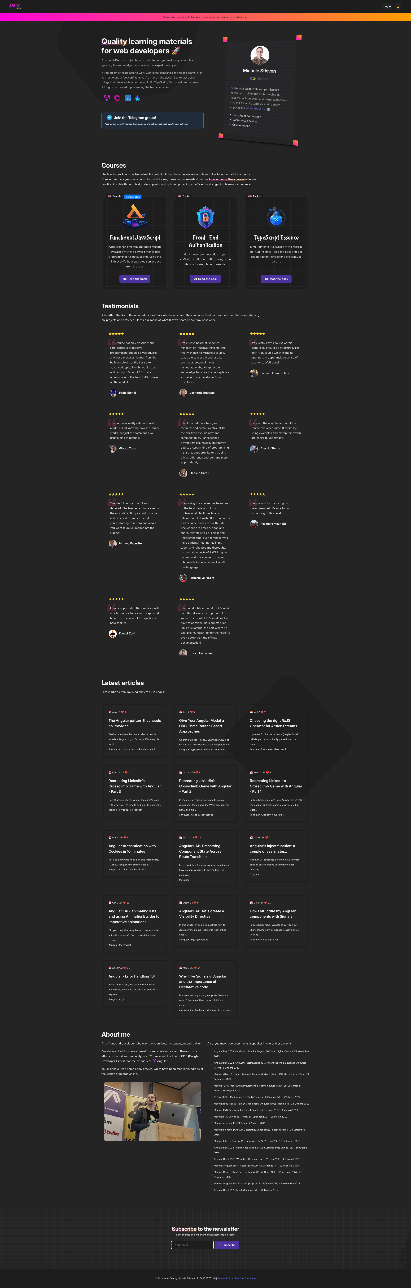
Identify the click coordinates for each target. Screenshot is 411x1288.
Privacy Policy (225, 1278)
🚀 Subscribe (227, 1245)
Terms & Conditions (245, 1278)
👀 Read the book (135, 279)
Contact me (242, 17)
